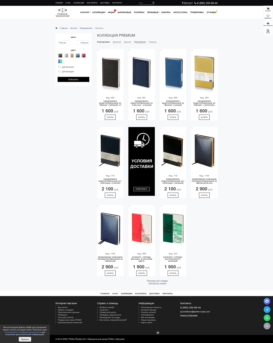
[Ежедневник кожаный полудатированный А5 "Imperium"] (110, 228)
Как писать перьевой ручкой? (113, 320)
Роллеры (139, 12)
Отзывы (211, 12)
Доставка (104, 3)
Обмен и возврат (65, 310)
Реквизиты (62, 315)
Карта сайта (146, 322)
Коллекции (78, 3)
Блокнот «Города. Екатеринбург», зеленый (173, 259)
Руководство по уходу (109, 317)
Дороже (127, 41)
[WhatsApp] (267, 317)
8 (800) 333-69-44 (207, 3)
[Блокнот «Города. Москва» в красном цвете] (141, 228)
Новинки (153, 41)
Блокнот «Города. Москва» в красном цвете (141, 259)
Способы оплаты (65, 317)
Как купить (92, 3)
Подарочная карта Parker (69, 320)
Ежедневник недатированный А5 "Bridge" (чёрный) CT (110, 103)
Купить (110, 117)
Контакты (117, 3)
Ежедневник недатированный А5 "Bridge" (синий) (173, 103)
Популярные (140, 41)
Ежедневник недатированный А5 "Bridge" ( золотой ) (204, 103)
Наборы (165, 12)
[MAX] (267, 301)
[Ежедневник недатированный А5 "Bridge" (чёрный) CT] (110, 72)
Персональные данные (68, 312)
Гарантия (103, 310)
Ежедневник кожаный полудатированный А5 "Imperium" (110, 259)
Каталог (85, 12)
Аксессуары (180, 12)
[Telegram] (267, 309)
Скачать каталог (148, 312)
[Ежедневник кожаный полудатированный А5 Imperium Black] (204, 150)
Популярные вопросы (150, 307)
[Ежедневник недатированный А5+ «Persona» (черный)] (173, 150)
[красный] (83, 55)
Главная (59, 3)
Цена (73, 37)
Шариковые (124, 12)
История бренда (148, 310)
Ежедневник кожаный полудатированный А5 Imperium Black (204, 181)
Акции (111, 12)
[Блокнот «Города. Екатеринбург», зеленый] (173, 228)
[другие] (60, 61)
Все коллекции (147, 317)
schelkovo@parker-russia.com (196, 311)
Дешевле (117, 41)
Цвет (73, 50)
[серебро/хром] (66, 55)
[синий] (77, 55)
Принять (25, 339)
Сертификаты (147, 315)
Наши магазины (148, 320)
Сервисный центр (107, 312)
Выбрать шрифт (106, 307)
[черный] (60, 55)
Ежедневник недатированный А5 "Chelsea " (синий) (142, 103)
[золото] (72, 55)
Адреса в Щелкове (188, 315)
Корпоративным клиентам (69, 322)
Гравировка (197, 12)
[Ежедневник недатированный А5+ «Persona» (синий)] (110, 150)
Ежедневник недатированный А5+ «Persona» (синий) (110, 181)
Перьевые (153, 12)
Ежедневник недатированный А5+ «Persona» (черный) (173, 181)
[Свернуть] (267, 326)
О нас (68, 3)
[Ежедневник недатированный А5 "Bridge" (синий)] (173, 72)
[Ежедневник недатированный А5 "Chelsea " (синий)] (141, 72)
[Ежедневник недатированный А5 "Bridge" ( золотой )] (204, 72)
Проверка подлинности (110, 315)
